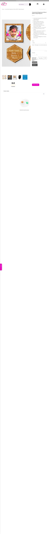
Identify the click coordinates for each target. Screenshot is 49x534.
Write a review (35, 71)
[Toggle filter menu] (44, 81)
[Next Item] (29, 31)
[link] (43, 4)
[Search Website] (30, 4)
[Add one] (37, 55)
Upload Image (34, 62)
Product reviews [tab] (6, 78)
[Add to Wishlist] (45, 58)
